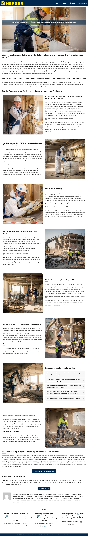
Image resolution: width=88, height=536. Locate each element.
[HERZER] (12, 3)
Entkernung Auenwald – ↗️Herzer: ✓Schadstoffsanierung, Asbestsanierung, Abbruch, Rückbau (72, 516)
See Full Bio (24, 502)
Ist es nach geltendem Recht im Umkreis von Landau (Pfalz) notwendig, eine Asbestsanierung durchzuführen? (65, 386)
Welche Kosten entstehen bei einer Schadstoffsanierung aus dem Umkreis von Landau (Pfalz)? (63, 380)
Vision (40, 534)
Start (57, 3)
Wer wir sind (54, 534)
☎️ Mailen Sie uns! (44, 488)
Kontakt (65, 534)
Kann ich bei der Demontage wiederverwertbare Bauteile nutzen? (63, 398)
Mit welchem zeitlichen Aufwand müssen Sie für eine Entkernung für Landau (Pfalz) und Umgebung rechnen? (64, 373)
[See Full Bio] (27, 502)
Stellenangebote (69, 534)
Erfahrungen (62, 534)
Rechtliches (30, 534)
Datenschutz (50, 534)
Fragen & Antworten (35, 534)
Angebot (42, 534)
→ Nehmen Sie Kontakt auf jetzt (44, 471)
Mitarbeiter (57, 534)
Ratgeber (45, 534)
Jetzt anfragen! (82, 3)
